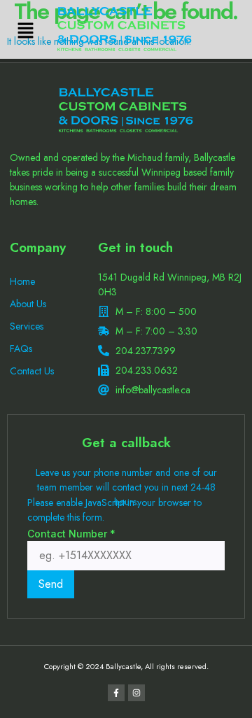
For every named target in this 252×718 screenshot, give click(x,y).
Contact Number (71, 534)
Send (50, 584)
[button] (25, 31)
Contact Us (32, 371)
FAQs (21, 349)
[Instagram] (136, 692)
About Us (28, 304)
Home (22, 281)
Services (26, 326)
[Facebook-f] (116, 692)
